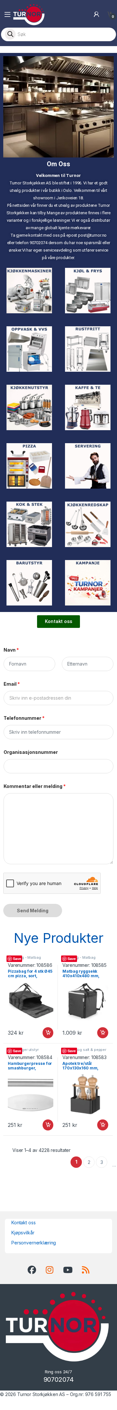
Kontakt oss (23, 1222)
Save (17, 958)
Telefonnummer (24, 718)
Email (12, 684)
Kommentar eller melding (35, 786)
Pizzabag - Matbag (24, 957)
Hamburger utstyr (23, 1049)
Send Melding (32, 910)
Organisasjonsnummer (31, 752)
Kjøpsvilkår (22, 1232)
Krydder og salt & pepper (84, 1049)
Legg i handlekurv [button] (42, 1032)
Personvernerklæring (33, 1242)
